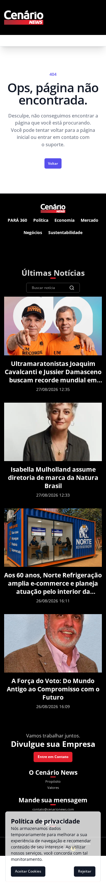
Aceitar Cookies (28, 871)
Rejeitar (84, 871)
